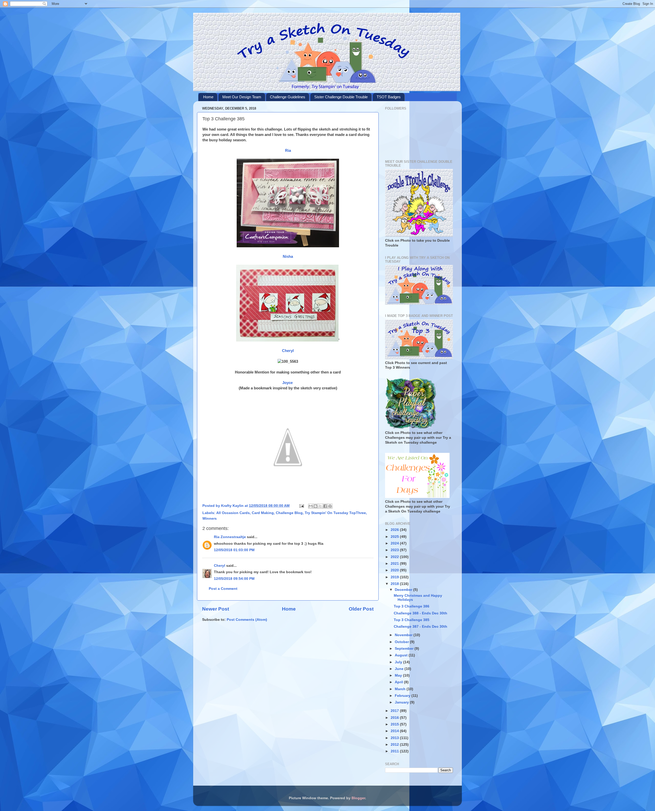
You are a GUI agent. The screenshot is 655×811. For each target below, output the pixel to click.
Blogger (358, 798)
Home (208, 97)
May (399, 675)
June (400, 669)
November (404, 635)
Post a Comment (223, 589)
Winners (209, 518)
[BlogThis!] (315, 506)
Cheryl (288, 351)
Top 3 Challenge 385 (411, 620)
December (404, 590)
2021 (395, 563)
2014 (395, 731)
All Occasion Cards (233, 513)
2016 (395, 718)
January (402, 702)
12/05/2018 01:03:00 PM (234, 550)
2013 (395, 738)
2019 (395, 577)
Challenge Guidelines (287, 97)
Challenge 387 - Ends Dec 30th (420, 626)
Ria (288, 150)
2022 (395, 557)
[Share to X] (320, 506)
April (399, 682)
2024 (395, 543)
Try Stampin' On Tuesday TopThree (335, 513)
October (402, 642)
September (404, 648)
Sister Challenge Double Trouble (341, 97)
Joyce (288, 383)
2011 (395, 751)
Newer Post (215, 609)
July (399, 662)
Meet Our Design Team (241, 97)
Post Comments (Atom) (247, 620)
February (403, 696)
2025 (395, 537)
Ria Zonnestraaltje (230, 537)
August (402, 655)
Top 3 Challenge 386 (411, 606)
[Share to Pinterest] (330, 506)
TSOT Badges (389, 97)
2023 (395, 550)
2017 (395, 711)
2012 (395, 744)
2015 (395, 724)
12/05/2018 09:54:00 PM (234, 579)
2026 (395, 530)
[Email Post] (301, 506)
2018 (395, 584)
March (401, 689)
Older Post (361, 609)
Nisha (288, 256)
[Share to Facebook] (325, 506)
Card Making (263, 513)
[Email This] (310, 506)
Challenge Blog (289, 513)
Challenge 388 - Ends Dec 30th (420, 613)
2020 (395, 570)
